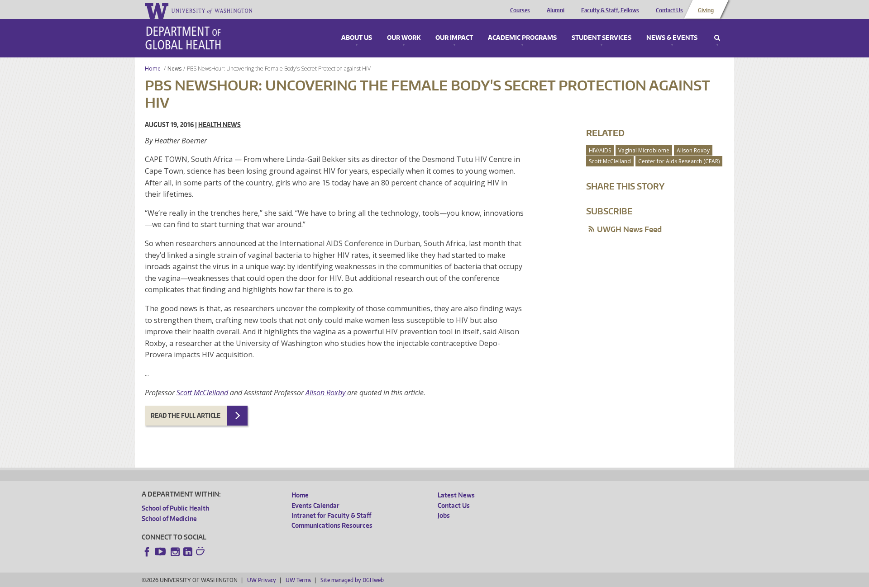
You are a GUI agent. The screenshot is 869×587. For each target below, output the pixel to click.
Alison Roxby (326, 393)
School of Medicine (169, 518)
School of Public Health (175, 508)
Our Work (403, 38)
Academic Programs (522, 38)
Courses (520, 10)
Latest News (456, 495)
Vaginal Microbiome (643, 150)
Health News (219, 124)
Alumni (555, 10)
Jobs (444, 515)
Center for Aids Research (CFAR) (679, 161)
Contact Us (669, 10)
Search (717, 38)
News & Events (671, 38)
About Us (356, 38)
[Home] (183, 38)
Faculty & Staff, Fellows (610, 10)
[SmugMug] (201, 552)
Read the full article (185, 415)
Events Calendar (315, 505)
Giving (706, 10)
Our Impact (454, 38)
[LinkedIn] (187, 551)
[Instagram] (175, 551)
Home (153, 68)
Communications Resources (331, 525)
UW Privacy (261, 580)
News (174, 68)
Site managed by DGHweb (352, 580)
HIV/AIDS (600, 150)
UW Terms (298, 580)
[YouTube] (161, 551)
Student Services (601, 38)
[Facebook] (147, 551)
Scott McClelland (202, 393)
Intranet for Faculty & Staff (331, 515)
